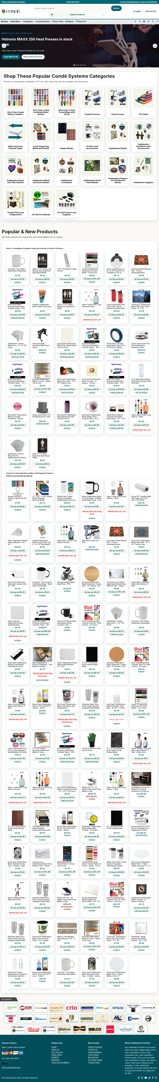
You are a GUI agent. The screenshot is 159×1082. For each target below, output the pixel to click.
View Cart (81, 21)
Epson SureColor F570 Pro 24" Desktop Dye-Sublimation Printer (140, 828)
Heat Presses (118, 114)
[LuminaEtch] (102, 1019)
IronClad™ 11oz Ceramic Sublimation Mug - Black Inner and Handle (42, 584)
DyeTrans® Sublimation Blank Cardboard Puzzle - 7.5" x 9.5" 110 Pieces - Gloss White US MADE (67, 789)
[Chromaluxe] (41, 1008)
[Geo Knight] (26, 1019)
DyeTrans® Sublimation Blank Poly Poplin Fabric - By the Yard (67, 345)
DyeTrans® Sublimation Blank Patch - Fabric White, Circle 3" (116, 974)
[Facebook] (139, 1077)
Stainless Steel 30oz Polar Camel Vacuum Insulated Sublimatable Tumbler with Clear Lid (91, 706)
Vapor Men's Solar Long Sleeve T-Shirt (141, 416)
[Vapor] (141, 1029)
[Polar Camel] (148, 1019)
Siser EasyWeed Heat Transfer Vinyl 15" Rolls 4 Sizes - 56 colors (116, 899)
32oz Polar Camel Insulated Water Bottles (41, 112)
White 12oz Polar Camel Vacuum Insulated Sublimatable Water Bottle (116, 864)
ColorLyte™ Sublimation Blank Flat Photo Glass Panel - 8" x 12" (140, 306)
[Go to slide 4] (80, 65)
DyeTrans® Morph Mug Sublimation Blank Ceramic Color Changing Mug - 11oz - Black (66, 623)
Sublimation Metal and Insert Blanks (41, 181)
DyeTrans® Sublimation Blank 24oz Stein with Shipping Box (66, 706)
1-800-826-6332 (72, 2)
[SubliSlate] (94, 1029)
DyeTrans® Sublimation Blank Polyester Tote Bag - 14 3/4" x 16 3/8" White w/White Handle (116, 706)
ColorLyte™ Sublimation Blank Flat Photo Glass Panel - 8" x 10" (116, 938)
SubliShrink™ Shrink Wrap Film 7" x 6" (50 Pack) (115, 623)
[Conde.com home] (11, 11)
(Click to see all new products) (19, 476)
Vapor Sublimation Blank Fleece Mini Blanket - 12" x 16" (67, 664)
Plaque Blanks (66, 148)
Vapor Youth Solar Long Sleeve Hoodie (91, 305)
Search (116, 8)
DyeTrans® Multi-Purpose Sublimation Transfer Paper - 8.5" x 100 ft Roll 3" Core (116, 381)
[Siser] (33, 1029)
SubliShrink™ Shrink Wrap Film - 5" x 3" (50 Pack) (17, 345)
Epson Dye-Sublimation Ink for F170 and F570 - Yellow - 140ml (41, 706)
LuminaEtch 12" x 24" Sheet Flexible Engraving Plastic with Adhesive (41, 828)
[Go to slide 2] (76, 65)
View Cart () (150, 11)
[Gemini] (10, 1019)
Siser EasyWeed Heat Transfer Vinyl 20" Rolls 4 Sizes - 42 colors (91, 623)
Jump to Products (77, 15)
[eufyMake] (133, 1008)
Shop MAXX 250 (11, 57)
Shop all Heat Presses (33, 57)
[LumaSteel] (87, 1019)
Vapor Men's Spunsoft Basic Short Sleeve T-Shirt (140, 584)
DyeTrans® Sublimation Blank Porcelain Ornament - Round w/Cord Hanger (17, 417)
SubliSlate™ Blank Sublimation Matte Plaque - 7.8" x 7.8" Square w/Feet (139, 938)
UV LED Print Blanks (41, 215)
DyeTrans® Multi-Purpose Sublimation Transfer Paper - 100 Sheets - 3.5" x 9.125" (91, 345)
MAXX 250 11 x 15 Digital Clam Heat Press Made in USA (91, 789)
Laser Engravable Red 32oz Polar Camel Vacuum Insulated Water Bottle (116, 306)
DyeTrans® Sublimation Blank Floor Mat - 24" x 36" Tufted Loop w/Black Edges (66, 381)
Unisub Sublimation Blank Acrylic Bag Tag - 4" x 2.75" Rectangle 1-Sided (42, 542)
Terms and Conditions (60, 1062)
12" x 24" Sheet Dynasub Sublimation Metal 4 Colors (40, 750)
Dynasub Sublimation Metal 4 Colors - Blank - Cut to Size (42, 381)
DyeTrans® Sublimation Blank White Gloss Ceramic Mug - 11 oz (91, 417)
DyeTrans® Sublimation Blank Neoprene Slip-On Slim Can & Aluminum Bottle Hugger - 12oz (66, 417)
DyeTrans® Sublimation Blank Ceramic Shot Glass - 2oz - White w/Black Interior (41, 938)
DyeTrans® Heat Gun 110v (90, 541)
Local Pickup (93, 1055)
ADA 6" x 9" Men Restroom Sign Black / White (41, 456)
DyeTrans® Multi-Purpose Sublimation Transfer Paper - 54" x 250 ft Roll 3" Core (41, 623)
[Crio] (71, 1008)
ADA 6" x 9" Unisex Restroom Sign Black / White (66, 306)
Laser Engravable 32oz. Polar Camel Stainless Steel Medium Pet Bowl (17, 750)
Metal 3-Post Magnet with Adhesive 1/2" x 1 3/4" (66, 938)
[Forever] (148, 1008)
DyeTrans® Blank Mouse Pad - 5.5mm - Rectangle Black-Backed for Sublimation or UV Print (141, 271)
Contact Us (92, 1049)
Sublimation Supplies (143, 183)
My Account (93, 1057)
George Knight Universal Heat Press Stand (40, 345)
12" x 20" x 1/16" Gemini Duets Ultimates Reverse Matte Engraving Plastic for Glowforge (42, 498)
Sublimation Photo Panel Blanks (92, 181)
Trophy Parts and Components (15, 214)
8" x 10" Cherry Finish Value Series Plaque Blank (17, 828)
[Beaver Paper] (10, 1008)
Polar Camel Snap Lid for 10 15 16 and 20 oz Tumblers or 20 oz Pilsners (116, 271)
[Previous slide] (4, 46)
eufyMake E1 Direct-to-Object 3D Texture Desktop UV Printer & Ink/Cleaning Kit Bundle (140, 789)
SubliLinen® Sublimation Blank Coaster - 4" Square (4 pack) (141, 899)
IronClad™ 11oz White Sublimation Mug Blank (17, 270)
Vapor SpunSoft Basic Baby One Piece (16, 899)
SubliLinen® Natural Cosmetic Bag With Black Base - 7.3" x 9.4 (116, 417)
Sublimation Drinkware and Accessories (143, 146)
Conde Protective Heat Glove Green (91, 749)
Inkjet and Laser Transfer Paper (15, 147)
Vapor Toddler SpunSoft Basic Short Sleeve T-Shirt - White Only (141, 750)
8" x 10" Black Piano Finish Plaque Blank (115, 827)
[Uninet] (110, 1029)
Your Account (57, 1052)
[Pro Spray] (18, 1029)
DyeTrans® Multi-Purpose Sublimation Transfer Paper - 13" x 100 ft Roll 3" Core (17, 381)
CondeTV (55, 1057)
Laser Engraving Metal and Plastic (41, 147)
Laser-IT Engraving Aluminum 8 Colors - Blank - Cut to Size (90, 271)
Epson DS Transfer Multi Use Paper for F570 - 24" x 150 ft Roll (141, 498)
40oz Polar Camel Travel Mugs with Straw (66, 112)
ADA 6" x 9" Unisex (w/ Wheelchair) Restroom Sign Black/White (41, 271)
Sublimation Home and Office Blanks (15, 181)
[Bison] (25, 1008)
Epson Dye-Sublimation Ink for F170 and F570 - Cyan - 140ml (41, 974)
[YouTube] (146, 1077)
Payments (55, 1060)
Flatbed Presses (92, 114)
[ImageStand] (56, 1019)
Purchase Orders (95, 1060)
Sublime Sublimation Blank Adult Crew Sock (41, 305)
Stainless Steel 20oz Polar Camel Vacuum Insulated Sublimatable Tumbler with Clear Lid (17, 938)
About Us (55, 1049)
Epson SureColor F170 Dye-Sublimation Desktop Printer (140, 345)
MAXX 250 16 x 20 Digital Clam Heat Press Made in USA (66, 899)
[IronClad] (71, 1019)
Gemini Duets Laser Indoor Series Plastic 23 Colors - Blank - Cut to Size (91, 864)
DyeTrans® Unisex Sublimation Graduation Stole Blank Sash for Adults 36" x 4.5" (17, 974)
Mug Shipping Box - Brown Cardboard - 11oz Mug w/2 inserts (42, 664)
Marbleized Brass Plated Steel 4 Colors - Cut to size (66, 864)
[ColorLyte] (56, 1008)
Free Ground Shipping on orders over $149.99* (138, 2)
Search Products (95, 1047)
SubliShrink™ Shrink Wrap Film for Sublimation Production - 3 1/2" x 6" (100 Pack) (17, 456)
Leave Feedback (94, 1052)
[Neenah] (133, 1019)
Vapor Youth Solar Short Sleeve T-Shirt (116, 497)
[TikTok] (149, 1077)
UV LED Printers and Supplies (66, 214)
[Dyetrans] (87, 1008)
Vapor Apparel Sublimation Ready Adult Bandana (15, 623)
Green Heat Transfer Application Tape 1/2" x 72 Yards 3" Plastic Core (116, 345)
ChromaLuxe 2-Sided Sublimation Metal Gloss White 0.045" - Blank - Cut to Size (116, 584)
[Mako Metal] (117, 1019)
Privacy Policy (94, 1062)
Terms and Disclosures (11, 1067)
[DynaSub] (102, 1008)
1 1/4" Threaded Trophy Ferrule (67, 270)
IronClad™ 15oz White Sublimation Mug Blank (140, 622)
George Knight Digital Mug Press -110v (66, 583)
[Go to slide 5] (82, 65)
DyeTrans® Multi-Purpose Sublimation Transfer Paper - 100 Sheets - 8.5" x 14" (16, 306)
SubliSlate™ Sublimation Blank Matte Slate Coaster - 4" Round (91, 828)
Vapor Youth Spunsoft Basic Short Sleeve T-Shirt (16, 706)
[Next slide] (155, 46)
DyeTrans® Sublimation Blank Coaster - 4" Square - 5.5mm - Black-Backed (91, 381)
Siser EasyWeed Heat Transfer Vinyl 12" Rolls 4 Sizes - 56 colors (140, 664)
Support (70, 21)
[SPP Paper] (48, 1029)
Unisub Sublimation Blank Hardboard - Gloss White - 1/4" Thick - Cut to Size (92, 899)
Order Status (56, 1055)
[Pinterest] (153, 1077)
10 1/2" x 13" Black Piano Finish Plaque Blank (90, 664)
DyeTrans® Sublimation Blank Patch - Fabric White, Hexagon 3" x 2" (141, 864)
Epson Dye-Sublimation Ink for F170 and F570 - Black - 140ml (66, 828)
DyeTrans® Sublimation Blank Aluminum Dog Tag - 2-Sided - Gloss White (91, 974)
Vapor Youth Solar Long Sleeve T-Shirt (116, 788)
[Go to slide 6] (85, 65)
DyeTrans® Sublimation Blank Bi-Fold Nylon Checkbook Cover (17, 664)
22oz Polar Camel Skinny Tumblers (15, 113)
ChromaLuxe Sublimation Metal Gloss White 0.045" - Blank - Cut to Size (42, 864)
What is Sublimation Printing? (13, 2)
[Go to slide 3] (78, 65)
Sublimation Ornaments (66, 181)
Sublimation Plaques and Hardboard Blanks (118, 181)
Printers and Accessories (92, 147)
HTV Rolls (143, 114)
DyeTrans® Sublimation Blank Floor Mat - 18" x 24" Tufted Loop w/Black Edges (140, 542)
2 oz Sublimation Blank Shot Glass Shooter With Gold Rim (141, 381)
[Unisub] (125, 1029)
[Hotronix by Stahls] (41, 1019)
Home (5, 21)
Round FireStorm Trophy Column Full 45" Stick (17, 498)
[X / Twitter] (156, 1077)
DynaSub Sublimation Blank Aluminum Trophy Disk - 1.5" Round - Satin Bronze (116, 664)
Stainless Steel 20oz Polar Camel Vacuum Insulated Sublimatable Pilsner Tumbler (41, 899)
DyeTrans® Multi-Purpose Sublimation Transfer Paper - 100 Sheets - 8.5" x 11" (65, 750)
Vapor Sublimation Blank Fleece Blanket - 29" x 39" (18, 542)
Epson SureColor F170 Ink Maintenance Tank (41, 416)
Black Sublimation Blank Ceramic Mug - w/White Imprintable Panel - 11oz (91, 498)
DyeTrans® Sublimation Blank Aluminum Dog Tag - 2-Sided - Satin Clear (17, 864)
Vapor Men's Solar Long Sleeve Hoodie (67, 541)
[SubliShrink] (79, 1029)
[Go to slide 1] (74, 65)
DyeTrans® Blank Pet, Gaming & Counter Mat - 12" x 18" (17, 584)
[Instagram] (142, 1077)
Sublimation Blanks (118, 148)
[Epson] (118, 1008)
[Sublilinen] (64, 1029)
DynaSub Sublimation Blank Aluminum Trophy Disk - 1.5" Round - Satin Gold (91, 584)
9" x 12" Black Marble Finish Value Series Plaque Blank (115, 750)
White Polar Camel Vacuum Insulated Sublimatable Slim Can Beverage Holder (66, 498)
